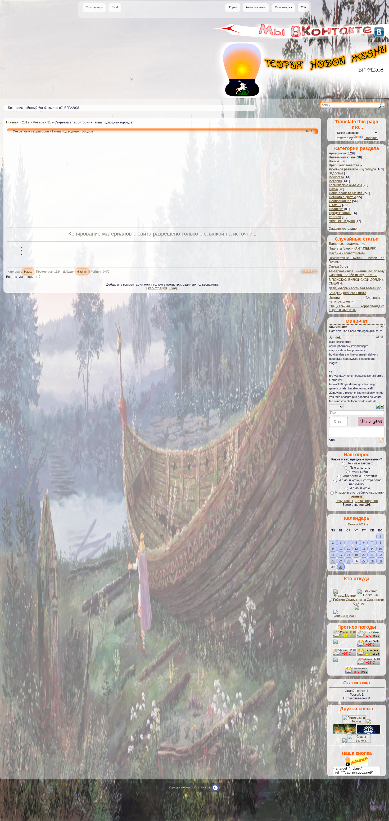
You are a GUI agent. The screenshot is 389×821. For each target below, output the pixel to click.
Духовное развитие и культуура (352, 169)
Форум (232, 6)
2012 (25, 122)
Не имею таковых (360, 463)
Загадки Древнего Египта (347, 293)
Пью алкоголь (360, 467)
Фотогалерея (283, 6)
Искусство (336, 177)
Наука (28, 271)
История (335, 181)
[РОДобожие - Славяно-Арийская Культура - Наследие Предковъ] (368, 732)
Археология (338, 153)
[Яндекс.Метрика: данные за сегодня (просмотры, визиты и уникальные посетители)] (344, 593)
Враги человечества (344, 165)
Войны (334, 161)
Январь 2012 (356, 524)
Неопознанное (340, 201)
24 (340, 560)
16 (332, 554)
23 (332, 560)
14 (372, 548)
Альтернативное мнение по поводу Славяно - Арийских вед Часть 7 (357, 273)
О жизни (335, 205)
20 (363, 554)
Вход (115, 6)
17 (340, 554)
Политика (336, 209)
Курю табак (359, 472)
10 (340, 548)
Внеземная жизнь (342, 157)
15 (380, 548)
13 (363, 548)
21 (372, 554)
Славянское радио (343, 228)
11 (348, 548)
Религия (335, 217)
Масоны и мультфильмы (347, 253)
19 (356, 554)
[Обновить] (378, 406)
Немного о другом (342, 197)
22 (380, 554)
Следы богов (338, 266)
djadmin (82, 271)
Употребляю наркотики (359, 476)
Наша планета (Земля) (346, 193)
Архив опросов (366, 501)
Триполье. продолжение (347, 244)
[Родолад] (344, 732)
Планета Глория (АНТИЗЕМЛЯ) (352, 248)
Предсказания (340, 213)
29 (380, 560)
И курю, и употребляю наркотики (359, 492)
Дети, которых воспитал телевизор (355, 288)
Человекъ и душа (342, 221)
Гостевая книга (256, 6)
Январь (38, 122)
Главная (12, 122)
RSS (303, 6)
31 (49, 122)
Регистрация (94, 6)
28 (372, 560)
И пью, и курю (360, 488)
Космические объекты (345, 185)
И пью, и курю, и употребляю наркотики (359, 482)
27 (363, 560)
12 (356, 548)
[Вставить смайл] (382, 406)
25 (348, 560)
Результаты (344, 501)
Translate (371, 138)
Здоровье (336, 173)
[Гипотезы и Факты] (354, 722)
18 (348, 554)
